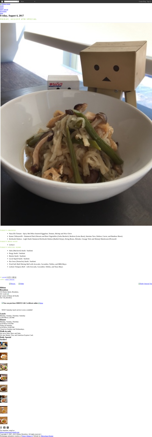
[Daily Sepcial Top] (145, 284)
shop (1, 13)
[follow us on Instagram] (1, 428)
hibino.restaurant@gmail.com (9, 432)
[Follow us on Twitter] (8, 428)
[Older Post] (21, 284)
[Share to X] (11, 277)
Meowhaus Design (47, 436)
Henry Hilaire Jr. (27, 436)
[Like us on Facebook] (4, 428)
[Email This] (8, 277)
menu (2, 8)
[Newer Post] (12, 284)
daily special (4, 9)
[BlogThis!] (9, 277)
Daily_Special (9, 279)
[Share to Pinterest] (15, 277)
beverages (3, 11)
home (2, 6)
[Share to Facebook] (13, 277)
